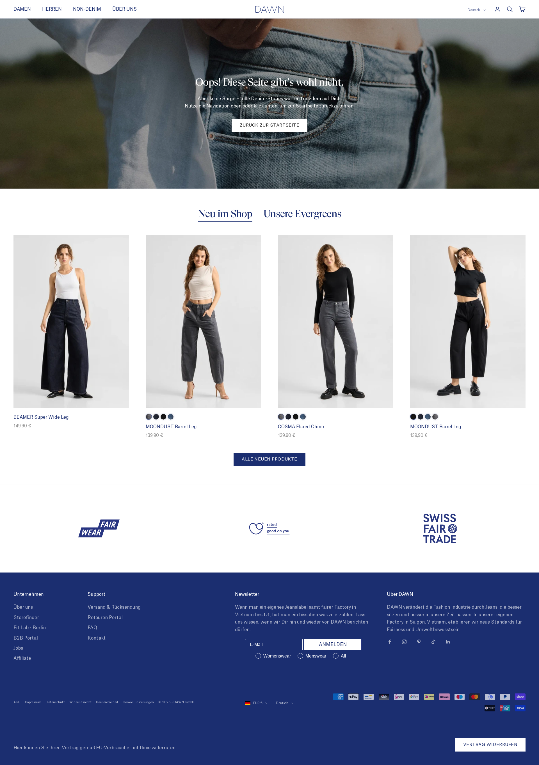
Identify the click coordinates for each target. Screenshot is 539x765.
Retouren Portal (105, 617)
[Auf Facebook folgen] (389, 642)
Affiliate (22, 658)
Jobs (18, 648)
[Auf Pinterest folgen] (419, 642)
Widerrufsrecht (80, 702)
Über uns (23, 607)
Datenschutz (55, 702)
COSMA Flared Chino (301, 427)
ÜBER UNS (124, 9)
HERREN (52, 9)
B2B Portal (25, 638)
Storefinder (26, 617)
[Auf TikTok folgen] (433, 642)
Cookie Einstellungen (138, 702)
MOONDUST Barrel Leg (171, 427)
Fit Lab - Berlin (29, 628)
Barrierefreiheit (107, 702)
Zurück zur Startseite (269, 125)
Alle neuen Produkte (269, 459)
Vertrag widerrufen (490, 745)
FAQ (92, 628)
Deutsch (474, 10)
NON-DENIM (87, 9)
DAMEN (22, 9)
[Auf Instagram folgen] (404, 642)
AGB (16, 702)
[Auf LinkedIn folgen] (448, 642)
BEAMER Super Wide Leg (41, 417)
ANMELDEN (333, 644)
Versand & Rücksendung (114, 607)
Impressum (33, 702)
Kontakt (97, 638)
